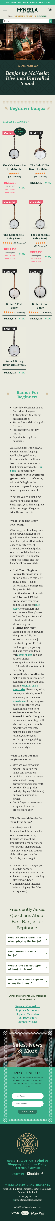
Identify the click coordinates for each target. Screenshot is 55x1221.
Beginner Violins (27, 1021)
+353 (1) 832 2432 (28, 1196)
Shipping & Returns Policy (27, 1164)
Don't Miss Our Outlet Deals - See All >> (27, 3)
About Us (26, 1160)
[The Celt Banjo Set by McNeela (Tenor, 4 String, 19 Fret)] (14, 146)
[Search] (50, 21)
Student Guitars (28, 1017)
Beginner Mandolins (27, 1014)
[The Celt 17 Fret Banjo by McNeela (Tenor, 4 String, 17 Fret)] (40, 146)
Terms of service (27, 1168)
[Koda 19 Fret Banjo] (14, 285)
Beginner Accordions (27, 1010)
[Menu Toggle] (5, 10)
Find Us (42, 1160)
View (22, 187)
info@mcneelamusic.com (28, 1199)
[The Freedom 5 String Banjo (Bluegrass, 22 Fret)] (40, 215)
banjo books (19, 701)
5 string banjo (24, 654)
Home (11, 1160)
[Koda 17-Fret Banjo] (40, 285)
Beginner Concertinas (27, 1006)
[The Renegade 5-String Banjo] (14, 215)
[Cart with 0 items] (50, 10)
